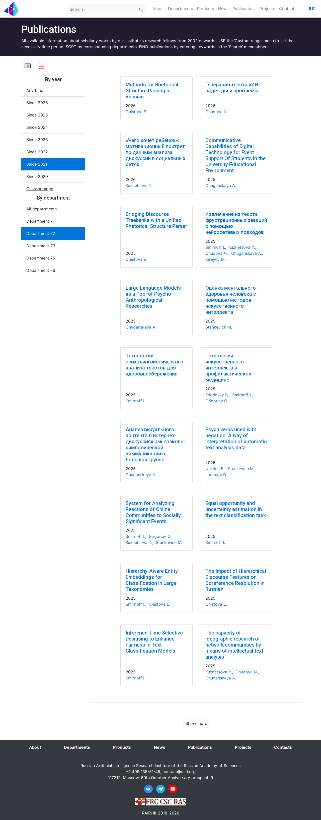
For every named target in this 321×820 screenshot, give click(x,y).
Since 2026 (37, 102)
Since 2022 (37, 151)
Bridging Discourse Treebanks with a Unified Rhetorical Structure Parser (156, 220)
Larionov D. (216, 474)
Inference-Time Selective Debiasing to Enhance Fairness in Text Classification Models (154, 642)
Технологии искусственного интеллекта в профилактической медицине (228, 368)
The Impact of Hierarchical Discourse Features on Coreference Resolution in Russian (235, 580)
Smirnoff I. (215, 247)
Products (205, 8)
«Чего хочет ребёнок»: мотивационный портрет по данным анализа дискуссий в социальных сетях (155, 152)
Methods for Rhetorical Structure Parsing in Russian (152, 91)
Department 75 (40, 258)
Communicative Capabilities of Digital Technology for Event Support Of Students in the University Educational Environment (235, 155)
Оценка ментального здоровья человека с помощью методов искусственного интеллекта (230, 300)
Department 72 (40, 233)
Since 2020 (37, 176)
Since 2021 (36, 164)
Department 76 (40, 270)
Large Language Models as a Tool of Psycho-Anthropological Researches (153, 297)
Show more (196, 723)
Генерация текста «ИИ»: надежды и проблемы (233, 88)
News (223, 8)
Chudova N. (216, 111)
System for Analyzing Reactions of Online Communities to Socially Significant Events (153, 512)
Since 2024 (37, 127)
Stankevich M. (218, 327)
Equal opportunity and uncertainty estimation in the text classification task (235, 509)
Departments (180, 8)
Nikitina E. (214, 468)
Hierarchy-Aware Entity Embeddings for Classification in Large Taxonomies (152, 580)
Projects (267, 8)
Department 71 (40, 221)
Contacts (287, 8)
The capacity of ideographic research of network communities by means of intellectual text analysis (234, 645)
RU (311, 8)
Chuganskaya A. (220, 185)
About (158, 8)
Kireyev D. (215, 259)
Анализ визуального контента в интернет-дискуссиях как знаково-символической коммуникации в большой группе (155, 444)
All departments (41, 208)
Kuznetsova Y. (139, 185)
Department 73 (40, 245)
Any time (34, 90)
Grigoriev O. (216, 400)
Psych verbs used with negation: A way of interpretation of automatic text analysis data (236, 438)
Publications (244, 8)
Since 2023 (37, 139)
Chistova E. (136, 111)
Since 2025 (37, 114)
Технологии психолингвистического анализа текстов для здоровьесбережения (154, 365)
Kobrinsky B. (217, 394)
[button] (39, 188)
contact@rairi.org (179, 771)
